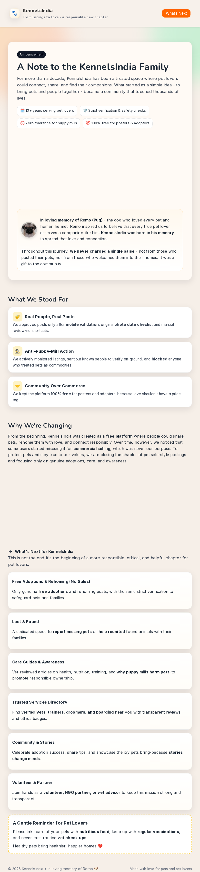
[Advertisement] (100, 167)
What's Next (176, 13)
